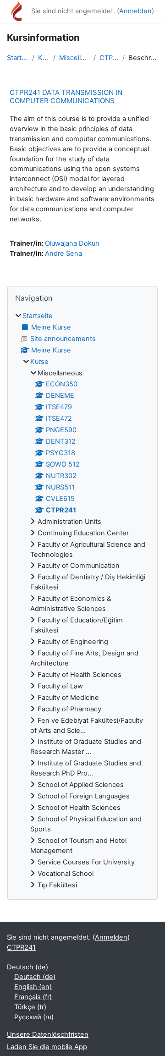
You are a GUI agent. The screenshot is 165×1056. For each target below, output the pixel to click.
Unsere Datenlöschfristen (47, 1034)
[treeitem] (82, 601)
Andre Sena (63, 253)
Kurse (44, 58)
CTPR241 (109, 58)
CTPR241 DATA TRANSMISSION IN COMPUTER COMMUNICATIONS (66, 96)
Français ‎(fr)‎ (33, 997)
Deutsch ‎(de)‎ (27, 967)
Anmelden (135, 11)
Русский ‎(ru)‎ (34, 1017)
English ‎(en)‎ (33, 987)
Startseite (17, 58)
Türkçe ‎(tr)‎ (30, 1007)
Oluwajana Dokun (72, 243)
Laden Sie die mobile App (47, 1047)
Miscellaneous (74, 58)
